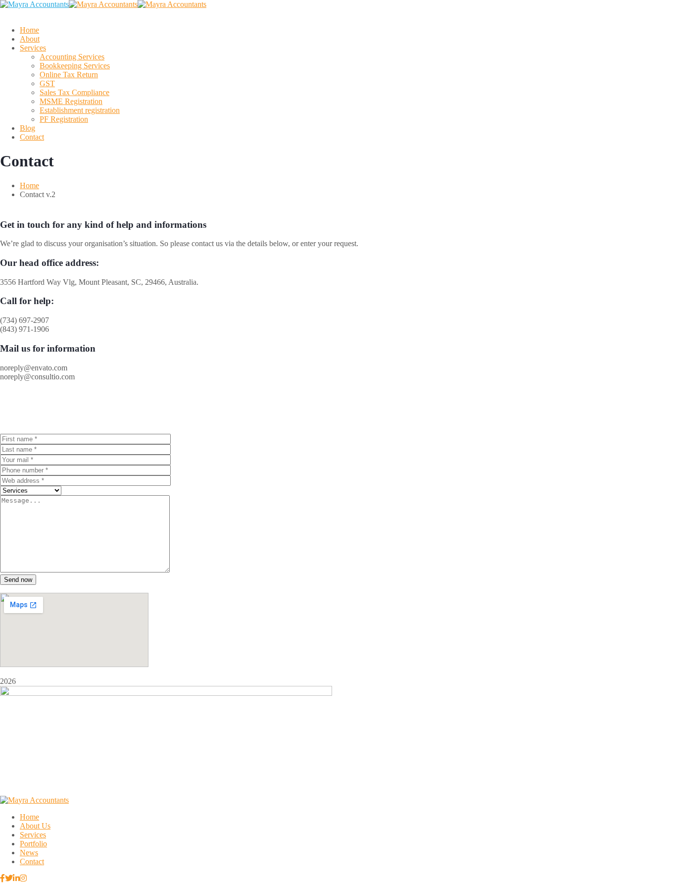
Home (29, 185)
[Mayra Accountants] (34, 4)
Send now (18, 579)
